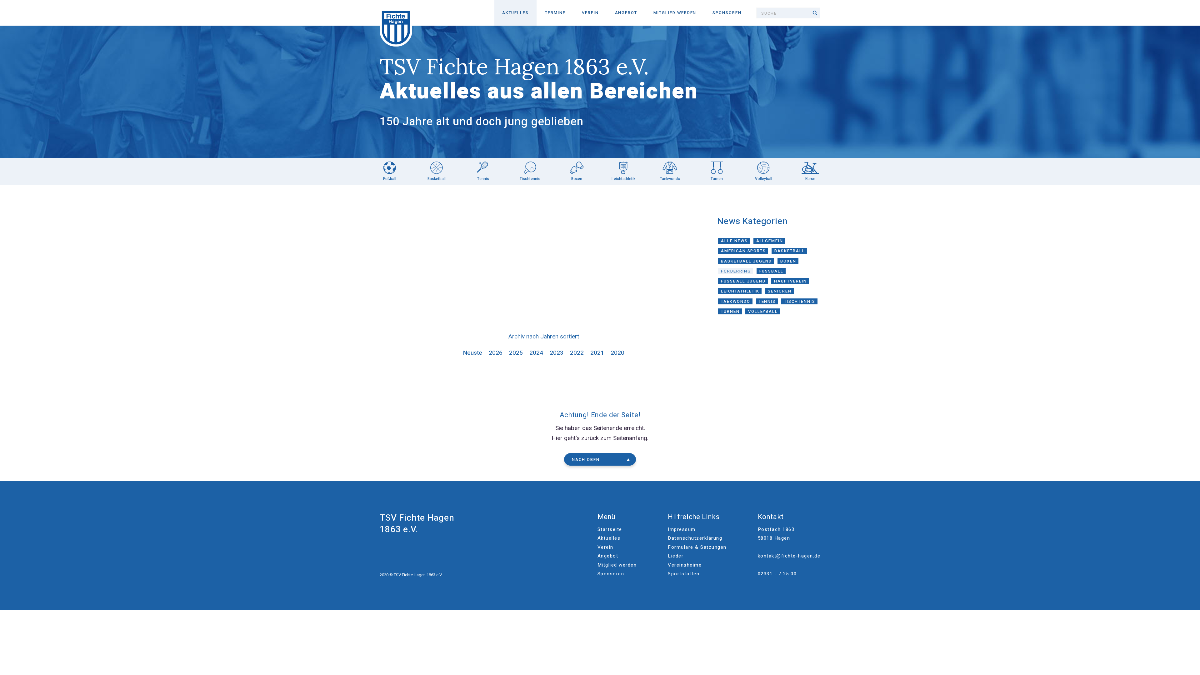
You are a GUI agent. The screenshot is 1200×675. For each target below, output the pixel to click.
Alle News (734, 241)
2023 (556, 352)
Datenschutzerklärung (695, 538)
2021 (597, 352)
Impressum (682, 529)
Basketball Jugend (746, 261)
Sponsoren (727, 13)
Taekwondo (735, 301)
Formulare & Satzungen (697, 547)
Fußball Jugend (743, 281)
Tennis (767, 301)
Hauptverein (790, 281)
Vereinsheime (685, 565)
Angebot (626, 13)
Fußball (771, 271)
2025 (516, 352)
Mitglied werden (674, 13)
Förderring (736, 271)
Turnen (730, 311)
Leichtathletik (740, 291)
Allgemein (769, 241)
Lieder (675, 555)
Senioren (780, 291)
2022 (577, 352)
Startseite (610, 529)
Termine (555, 13)
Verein (590, 13)
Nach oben (586, 459)
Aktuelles (515, 13)
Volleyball (763, 311)
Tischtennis (799, 301)
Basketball (789, 251)
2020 (617, 352)
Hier (557, 438)
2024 (536, 352)
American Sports (743, 251)
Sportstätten (683, 573)
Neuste (472, 352)
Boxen (788, 261)
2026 (495, 352)
